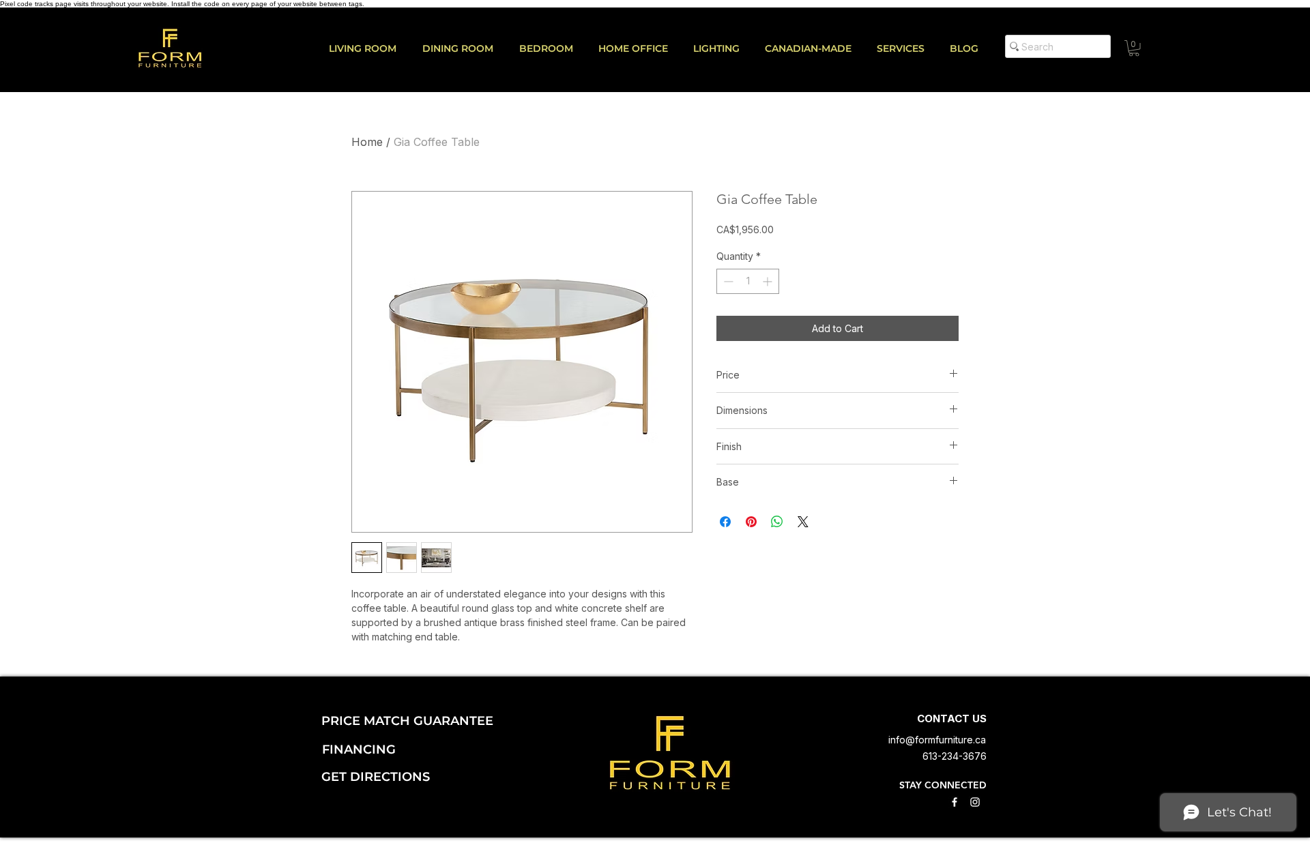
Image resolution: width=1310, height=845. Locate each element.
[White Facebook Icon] (954, 802)
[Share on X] (803, 522)
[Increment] (768, 281)
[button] (906, 48)
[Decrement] (727, 281)
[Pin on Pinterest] (751, 522)
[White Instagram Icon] (975, 802)
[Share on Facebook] (725, 522)
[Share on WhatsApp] (777, 522)
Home (367, 142)
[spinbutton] (748, 281)
